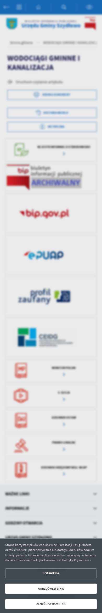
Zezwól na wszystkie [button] (51, 604)
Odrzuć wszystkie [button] (51, 589)
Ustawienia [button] (51, 573)
